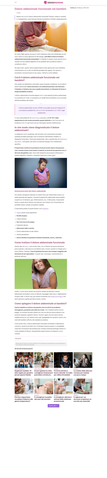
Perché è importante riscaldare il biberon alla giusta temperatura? (24, 399)
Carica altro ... (53, 406)
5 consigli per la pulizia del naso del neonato (43, 398)
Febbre (19, 212)
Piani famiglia (38, 369)
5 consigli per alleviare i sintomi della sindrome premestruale (63, 399)
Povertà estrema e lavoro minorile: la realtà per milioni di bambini (63, 373)
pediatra (45, 208)
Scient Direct (36, 118)
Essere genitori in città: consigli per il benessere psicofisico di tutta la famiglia (43, 373)
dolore (26, 246)
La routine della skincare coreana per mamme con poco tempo (83, 373)
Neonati (76, 369)
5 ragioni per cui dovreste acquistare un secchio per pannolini (82, 399)
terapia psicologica (57, 296)
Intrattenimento (20, 369)
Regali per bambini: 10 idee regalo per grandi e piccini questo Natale (24, 373)
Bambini (56, 369)
